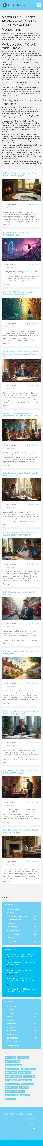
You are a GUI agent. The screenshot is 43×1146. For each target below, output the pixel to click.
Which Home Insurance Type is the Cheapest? (20, 652)
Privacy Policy (33, 1123)
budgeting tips (24, 1073)
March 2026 (21, 1024)
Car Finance (21, 941)
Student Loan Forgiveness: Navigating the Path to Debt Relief (20, 414)
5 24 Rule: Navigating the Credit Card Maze (19, 593)
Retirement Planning (21, 927)
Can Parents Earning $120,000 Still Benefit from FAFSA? (20, 771)
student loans (11, 1080)
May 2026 (21, 1017)
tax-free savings (27, 1084)
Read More (6, 225)
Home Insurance (21, 930)
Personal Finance (21, 909)
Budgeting (21, 923)
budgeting (24, 1088)
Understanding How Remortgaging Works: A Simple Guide (20, 712)
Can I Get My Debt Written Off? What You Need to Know (18, 293)
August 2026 (21, 1006)
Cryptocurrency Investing (21, 916)
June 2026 (21, 1013)
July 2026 (21, 1010)
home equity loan (12, 1084)
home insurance (25, 1080)
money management (13, 1065)
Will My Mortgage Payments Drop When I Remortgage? (20, 174)
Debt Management (21, 934)
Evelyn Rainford (10, 205)
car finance (24, 1095)
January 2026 (21, 1031)
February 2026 (21, 1027)
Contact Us (32, 1126)
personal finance (12, 1069)
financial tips (10, 1099)
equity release (23, 1058)
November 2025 (21, 1038)
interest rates (11, 1073)
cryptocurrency (11, 1088)
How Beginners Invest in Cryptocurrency (15, 233)
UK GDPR (32, 1128)
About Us (31, 1118)
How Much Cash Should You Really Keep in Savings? (20, 831)
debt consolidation (28, 1069)
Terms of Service (34, 1121)
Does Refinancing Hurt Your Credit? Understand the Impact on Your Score (21, 354)
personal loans (29, 1076)
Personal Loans (21, 938)
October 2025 (21, 1041)
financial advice (11, 1095)
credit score (10, 1058)
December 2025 (21, 1034)
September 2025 (21, 1045)
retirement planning (13, 1076)
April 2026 (21, 1020)
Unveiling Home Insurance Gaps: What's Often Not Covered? (19, 533)
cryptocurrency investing (15, 1091)
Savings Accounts (21, 920)
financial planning (12, 1061)
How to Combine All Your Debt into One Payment (20, 474)
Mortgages (21, 913)
